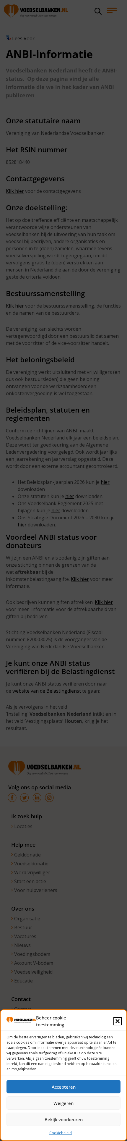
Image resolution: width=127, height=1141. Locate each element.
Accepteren (64, 1087)
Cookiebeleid (60, 1132)
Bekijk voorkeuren (64, 1119)
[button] (118, 1021)
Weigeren (63, 1103)
